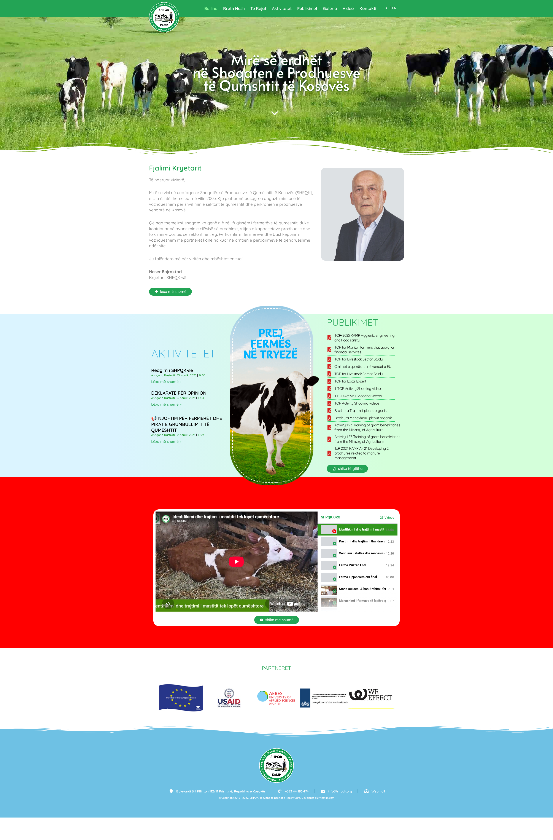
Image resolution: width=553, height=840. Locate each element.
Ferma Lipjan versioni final (358, 577)
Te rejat (258, 8)
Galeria (330, 8)
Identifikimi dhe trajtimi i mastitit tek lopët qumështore (361, 529)
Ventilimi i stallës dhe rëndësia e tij (362, 553)
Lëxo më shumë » (166, 381)
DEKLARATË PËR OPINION (178, 393)
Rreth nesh (234, 8)
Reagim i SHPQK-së (172, 370)
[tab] (357, 530)
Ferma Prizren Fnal (352, 565)
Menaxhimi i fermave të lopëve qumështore (362, 601)
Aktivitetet (282, 8)
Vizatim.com (326, 797)
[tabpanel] (237, 562)
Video (348, 8)
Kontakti (367, 8)
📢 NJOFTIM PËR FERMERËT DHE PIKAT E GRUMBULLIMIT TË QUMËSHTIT (186, 424)
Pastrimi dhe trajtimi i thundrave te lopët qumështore (362, 541)
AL (387, 8)
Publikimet (307, 8)
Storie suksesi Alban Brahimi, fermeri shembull (362, 589)
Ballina (211, 8)
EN (394, 8)
